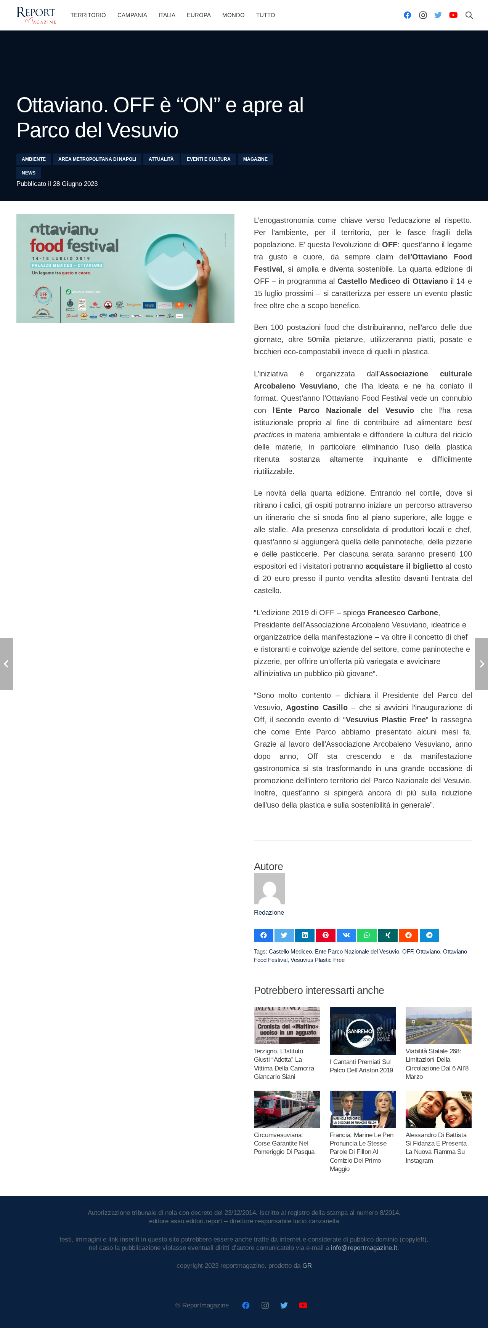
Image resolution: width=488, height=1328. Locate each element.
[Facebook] (407, 15)
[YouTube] (453, 15)
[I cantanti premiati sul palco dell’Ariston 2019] (363, 1010)
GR (307, 1265)
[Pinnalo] (326, 935)
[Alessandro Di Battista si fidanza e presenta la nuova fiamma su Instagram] (439, 1094)
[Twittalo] (284, 935)
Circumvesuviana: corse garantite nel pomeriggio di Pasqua (284, 1143)
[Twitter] (438, 15)
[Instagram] (422, 15)
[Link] (36, 15)
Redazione (269, 912)
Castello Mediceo (290, 951)
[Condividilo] (263, 935)
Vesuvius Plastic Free (318, 960)
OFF (407, 951)
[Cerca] (469, 15)
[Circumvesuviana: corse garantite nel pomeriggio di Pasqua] (287, 1094)
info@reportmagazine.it (364, 1247)
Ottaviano (428, 951)
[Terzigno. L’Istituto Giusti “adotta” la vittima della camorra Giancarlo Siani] (287, 1010)
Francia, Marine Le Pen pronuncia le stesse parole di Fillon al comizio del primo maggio (361, 1151)
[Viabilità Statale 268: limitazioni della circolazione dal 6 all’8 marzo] (439, 1010)
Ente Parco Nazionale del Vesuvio (357, 951)
